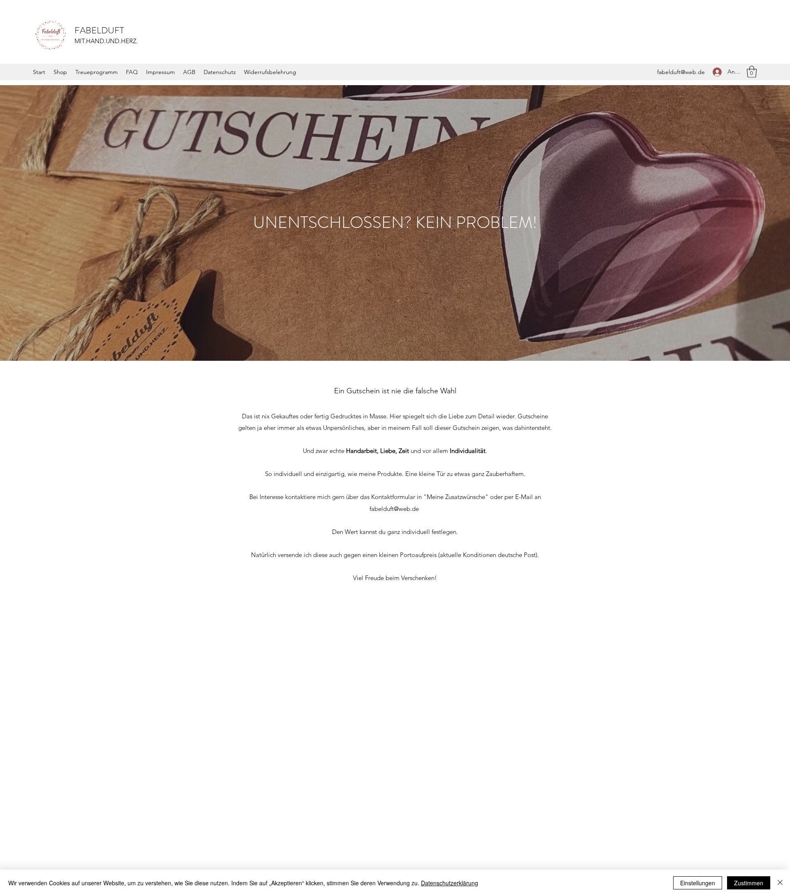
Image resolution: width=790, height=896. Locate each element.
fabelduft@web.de (681, 72)
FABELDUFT (99, 30)
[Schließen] (780, 882)
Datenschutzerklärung (449, 883)
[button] (752, 72)
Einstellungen (697, 883)
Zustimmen (748, 883)
